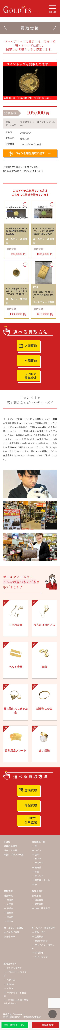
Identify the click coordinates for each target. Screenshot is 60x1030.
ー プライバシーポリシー (43, 946)
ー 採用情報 (37, 952)
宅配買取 (30, 360)
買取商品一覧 (38, 841)
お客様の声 (9, 936)
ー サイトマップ (40, 956)
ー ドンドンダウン (13, 968)
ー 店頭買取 (37, 899)
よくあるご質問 (11, 932)
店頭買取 (30, 345)
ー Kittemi (9, 984)
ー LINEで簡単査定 (41, 908)
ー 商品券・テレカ (41, 880)
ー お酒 (35, 871)
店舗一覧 (8, 895)
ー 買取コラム (39, 932)
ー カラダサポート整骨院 (15, 994)
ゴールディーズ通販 (13, 927)
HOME (7, 841)
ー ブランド (37, 876)
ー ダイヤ (36, 858)
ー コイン (36, 850)
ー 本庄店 (8, 921)
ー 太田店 (8, 904)
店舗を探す (48, 1025)
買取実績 (8, 891)
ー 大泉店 (8, 899)
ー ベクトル (9, 979)
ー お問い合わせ (40, 940)
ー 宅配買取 (37, 904)
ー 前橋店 (8, 908)
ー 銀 (34, 884)
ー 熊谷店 (8, 916)
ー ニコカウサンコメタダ (15, 974)
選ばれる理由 (10, 846)
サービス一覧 (10, 850)
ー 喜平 (35, 854)
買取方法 (36, 895)
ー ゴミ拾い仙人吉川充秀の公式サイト (16, 1001)
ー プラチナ (37, 863)
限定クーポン (17, 1025)
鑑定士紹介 (37, 891)
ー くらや (8, 988)
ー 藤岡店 (8, 912)
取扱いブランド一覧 (14, 854)
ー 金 (34, 846)
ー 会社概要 (37, 936)
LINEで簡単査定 (30, 375)
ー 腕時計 (36, 867)
